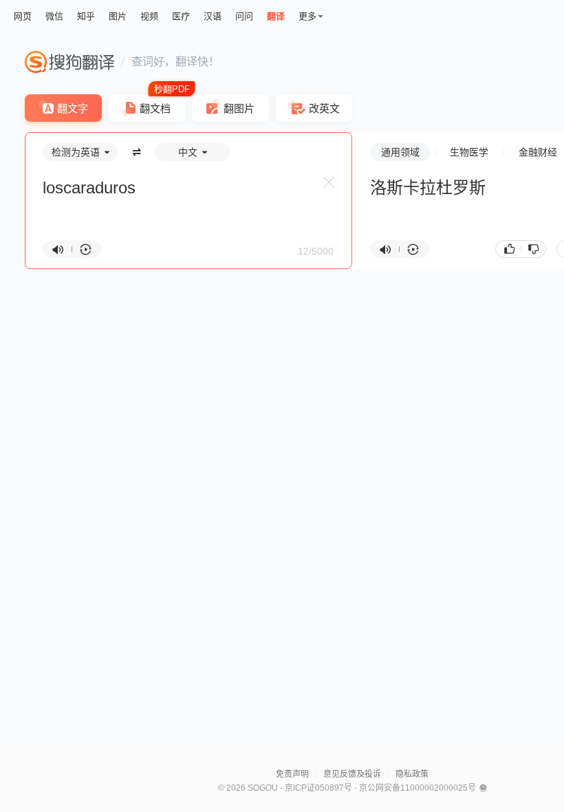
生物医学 (469, 152)
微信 (54, 16)
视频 (149, 16)
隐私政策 (412, 774)
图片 (118, 16)
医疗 (181, 16)
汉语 (212, 16)
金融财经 (538, 152)
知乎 (86, 16)
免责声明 (292, 774)
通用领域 (400, 152)
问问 (244, 16)
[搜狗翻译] (69, 62)
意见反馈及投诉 (352, 774)
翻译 (276, 16)
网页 (23, 16)
